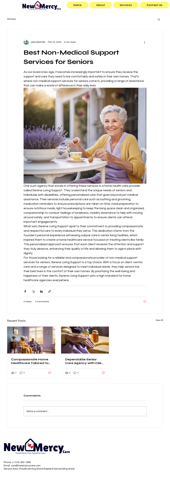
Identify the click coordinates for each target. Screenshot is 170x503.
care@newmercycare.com (26, 465)
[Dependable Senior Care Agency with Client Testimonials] (85, 340)
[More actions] (144, 42)
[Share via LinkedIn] (41, 291)
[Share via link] (49, 291)
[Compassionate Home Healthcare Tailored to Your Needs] (31, 340)
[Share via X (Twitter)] (33, 291)
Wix (162, 473)
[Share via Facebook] (25, 291)
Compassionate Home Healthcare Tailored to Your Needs (29, 361)
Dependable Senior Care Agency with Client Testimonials (85, 361)
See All (159, 320)
